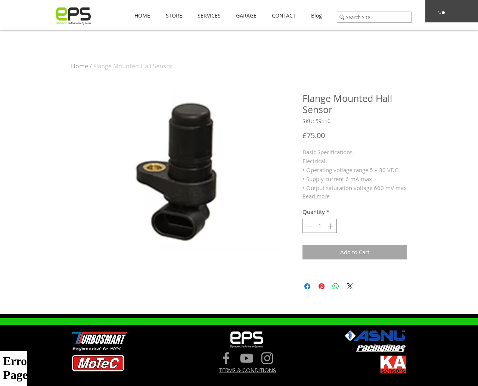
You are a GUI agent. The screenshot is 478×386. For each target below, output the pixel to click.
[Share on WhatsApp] (335, 286)
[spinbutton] (320, 226)
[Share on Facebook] (307, 286)
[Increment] (331, 226)
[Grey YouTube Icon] (247, 358)
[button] (172, 15)
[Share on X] (349, 286)
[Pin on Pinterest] (321, 286)
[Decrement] (309, 226)
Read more (316, 196)
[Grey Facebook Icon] (226, 358)
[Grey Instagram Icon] (267, 358)
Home (79, 66)
